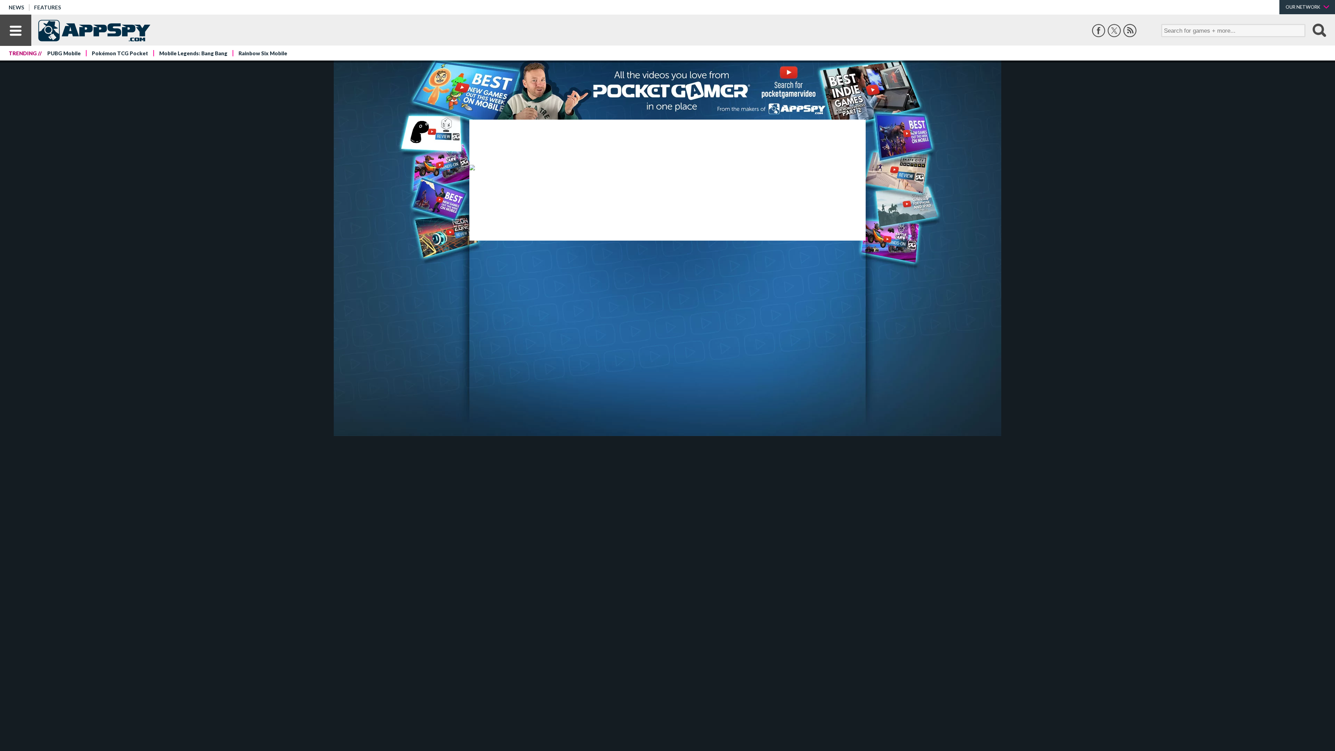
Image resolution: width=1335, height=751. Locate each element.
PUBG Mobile (64, 53)
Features (47, 7)
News (16, 7)
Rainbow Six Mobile (262, 53)
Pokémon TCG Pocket (120, 53)
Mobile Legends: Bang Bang (193, 53)
